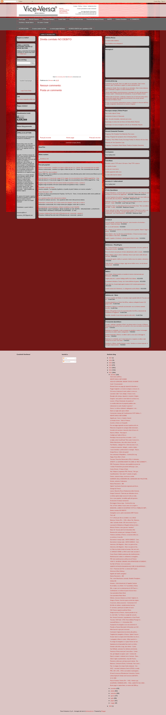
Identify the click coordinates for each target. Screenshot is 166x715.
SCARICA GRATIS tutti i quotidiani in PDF (80, 28)
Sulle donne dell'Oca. (116, 376)
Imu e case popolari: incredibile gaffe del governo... (124, 498)
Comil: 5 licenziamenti (116, 384)
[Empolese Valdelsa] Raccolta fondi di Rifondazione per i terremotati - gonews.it (61, 213)
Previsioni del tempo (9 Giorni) (95, 19)
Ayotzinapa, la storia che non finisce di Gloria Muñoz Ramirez (122, 122)
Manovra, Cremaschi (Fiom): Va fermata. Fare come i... (125, 663)
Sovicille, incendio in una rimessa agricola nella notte (120, 315)
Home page (22, 19)
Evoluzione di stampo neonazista (119, 500)
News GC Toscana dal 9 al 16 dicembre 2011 (122, 530)
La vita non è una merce (112, 169)
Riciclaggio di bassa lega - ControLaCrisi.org (122, 503)
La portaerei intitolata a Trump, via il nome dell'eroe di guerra (122, 281)
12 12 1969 (113, 678)
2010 (110, 706)
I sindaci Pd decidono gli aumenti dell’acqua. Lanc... (124, 466)
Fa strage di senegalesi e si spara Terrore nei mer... (124, 641)
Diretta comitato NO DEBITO (118, 510)
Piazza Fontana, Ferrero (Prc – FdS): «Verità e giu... (124, 680)
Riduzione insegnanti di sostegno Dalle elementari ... (124, 428)
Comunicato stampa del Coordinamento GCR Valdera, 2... (126, 413)
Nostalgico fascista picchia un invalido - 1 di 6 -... (124, 437)
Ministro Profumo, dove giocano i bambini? (122, 527)
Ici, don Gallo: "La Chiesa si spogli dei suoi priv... (123, 615)
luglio (112, 698)
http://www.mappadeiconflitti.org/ (26, 99)
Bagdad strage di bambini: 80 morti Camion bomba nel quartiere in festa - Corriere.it (62, 183)
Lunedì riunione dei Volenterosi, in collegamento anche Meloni (122, 288)
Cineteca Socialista (121, 19)
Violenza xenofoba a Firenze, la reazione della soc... (124, 534)
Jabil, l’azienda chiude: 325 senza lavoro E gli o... (124, 522)
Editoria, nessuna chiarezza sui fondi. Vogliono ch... (124, 598)
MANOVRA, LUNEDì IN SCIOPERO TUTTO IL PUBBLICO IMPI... (128, 508)
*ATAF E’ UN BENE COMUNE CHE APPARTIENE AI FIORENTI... (128, 561)
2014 (110, 365)
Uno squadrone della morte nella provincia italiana (52, 198)
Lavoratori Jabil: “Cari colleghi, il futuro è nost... (123, 393)
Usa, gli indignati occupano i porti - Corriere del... (123, 654)
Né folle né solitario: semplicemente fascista (122, 605)
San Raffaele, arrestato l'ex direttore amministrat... (124, 649)
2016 (110, 360)
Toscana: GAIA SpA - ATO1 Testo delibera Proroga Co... (125, 620)
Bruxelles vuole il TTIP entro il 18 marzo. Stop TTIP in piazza (122, 163)
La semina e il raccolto (116, 537)
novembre (113, 688)
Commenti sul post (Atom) (73, 142)
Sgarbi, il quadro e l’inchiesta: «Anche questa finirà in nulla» (122, 238)
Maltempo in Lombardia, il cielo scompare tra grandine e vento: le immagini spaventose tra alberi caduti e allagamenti (126, 331)
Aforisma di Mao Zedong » (117, 571)
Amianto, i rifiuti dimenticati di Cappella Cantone (123, 583)
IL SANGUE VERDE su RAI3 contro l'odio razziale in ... (125, 551)
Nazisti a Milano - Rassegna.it (118, 432)
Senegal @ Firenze (115, 488)
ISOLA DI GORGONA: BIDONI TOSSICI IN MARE (124, 381)
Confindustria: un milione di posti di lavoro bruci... (124, 590)
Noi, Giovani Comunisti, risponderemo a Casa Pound (124, 617)
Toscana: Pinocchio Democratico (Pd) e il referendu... (125, 459)
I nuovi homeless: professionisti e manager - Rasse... (125, 449)
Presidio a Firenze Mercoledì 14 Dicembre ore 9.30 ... (125, 627)
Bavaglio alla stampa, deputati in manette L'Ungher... (124, 396)
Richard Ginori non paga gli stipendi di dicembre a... (124, 386)
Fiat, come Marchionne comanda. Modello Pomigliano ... (126, 578)
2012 (110, 370)
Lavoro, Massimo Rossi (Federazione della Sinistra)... (125, 491)
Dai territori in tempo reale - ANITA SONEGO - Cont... (125, 539)
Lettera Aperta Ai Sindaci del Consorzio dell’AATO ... (124, 675)
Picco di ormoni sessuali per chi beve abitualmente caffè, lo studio (123, 252)
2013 (110, 367)
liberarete (70, 76)
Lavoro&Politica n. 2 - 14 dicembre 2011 (121, 622)
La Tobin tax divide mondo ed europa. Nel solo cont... (125, 549)
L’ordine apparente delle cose (113, 172)
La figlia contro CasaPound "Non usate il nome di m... (125, 440)
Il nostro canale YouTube (39, 28)
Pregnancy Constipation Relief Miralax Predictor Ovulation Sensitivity (124, 145)
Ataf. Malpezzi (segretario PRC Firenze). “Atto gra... (124, 471)
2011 (110, 372)
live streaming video (60, 76)
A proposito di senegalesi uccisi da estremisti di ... (124, 624)
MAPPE (109, 19)
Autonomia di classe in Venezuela (114, 116)
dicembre (113, 374)
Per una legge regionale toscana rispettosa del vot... (124, 425)
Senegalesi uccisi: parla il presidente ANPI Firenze (124, 513)
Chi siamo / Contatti (42, 22)
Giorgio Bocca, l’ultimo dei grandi (119, 452)
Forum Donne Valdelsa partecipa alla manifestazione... (125, 554)
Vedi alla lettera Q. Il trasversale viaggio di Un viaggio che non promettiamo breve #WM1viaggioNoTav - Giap (69, 178)
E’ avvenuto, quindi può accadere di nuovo (122, 607)
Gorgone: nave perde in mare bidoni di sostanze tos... (125, 398)
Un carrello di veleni (110, 166)
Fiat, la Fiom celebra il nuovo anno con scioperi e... (124, 505)
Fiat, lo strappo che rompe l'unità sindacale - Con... (124, 666)
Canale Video (62, 19)
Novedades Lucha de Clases (46, 187)
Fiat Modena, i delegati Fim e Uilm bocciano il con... (124, 444)
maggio (113, 703)
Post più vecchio (95, 137)
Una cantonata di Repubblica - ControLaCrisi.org (123, 454)
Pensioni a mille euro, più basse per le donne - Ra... (124, 661)
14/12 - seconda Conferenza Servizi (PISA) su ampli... (125, 668)
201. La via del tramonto (112, 226)
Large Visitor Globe (26, 90)
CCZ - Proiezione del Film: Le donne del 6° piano (123, 569)
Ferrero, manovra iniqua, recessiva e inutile (122, 476)
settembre (114, 693)
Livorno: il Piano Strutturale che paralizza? (122, 401)
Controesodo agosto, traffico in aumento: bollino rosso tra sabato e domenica (126, 259)
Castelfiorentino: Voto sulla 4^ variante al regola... (124, 474)
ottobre (113, 691)
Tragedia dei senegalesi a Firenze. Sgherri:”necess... (124, 634)
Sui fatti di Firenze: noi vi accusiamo (120, 564)
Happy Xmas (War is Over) (117, 457)
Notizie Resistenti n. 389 (117, 576)
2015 (110, 362)
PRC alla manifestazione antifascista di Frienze (123, 559)
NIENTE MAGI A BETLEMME (118, 379)
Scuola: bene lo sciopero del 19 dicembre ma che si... (125, 637)
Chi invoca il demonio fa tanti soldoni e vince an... (124, 391)
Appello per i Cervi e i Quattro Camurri (120, 418)
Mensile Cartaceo (34, 19)
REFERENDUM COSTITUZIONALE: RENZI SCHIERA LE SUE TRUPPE (59, 207)
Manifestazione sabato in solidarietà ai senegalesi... (124, 556)
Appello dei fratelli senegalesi (118, 573)
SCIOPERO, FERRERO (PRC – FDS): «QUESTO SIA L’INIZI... (128, 683)
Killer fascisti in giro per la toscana (119, 629)
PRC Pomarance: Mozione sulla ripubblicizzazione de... (125, 464)
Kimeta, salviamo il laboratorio (118, 481)
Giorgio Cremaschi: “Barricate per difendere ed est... (124, 493)
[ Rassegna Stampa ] (48, 19)
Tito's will (112, 515)
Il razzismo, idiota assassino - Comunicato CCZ (123, 603)
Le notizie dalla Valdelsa (112, 40)
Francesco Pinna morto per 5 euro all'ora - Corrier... (124, 651)
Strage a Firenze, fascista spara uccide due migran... (125, 600)
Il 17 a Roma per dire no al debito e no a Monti (123, 517)
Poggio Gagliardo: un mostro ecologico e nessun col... (125, 389)
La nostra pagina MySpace (57, 28)
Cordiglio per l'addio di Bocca (118, 435)
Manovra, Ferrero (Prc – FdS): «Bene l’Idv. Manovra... (125, 520)
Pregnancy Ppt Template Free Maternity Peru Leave (119, 134)
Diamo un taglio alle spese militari (119, 411)
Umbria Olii (113, 581)
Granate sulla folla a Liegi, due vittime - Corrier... (123, 646)
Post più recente (45, 137)
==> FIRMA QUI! (21, 54)
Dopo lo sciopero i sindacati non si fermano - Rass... (124, 656)
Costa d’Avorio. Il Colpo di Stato (119, 469)
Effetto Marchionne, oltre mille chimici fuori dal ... (123, 442)
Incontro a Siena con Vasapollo (118, 423)
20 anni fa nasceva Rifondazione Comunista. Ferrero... (125, 673)
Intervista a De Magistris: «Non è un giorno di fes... (124, 544)
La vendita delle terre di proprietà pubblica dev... (123, 403)
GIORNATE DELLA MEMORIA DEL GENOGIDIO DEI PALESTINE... (129, 479)
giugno (113, 700)
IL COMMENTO (134, 19)
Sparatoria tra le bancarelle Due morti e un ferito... (124, 644)
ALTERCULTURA (23, 28)
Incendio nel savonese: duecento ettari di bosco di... (124, 430)
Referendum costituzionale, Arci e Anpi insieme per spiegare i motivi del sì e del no (62, 202)
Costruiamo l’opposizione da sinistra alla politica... (124, 632)
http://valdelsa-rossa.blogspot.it (114, 43)
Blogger (103, 711)
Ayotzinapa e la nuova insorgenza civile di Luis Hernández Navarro (123, 124)
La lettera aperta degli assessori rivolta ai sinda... (123, 496)
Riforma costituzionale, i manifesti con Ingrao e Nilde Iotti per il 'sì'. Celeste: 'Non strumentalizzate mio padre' (69, 167)
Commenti (67, 361)
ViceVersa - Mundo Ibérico (26, 22)
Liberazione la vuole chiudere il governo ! (121, 406)
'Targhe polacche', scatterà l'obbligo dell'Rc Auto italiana (120, 278)
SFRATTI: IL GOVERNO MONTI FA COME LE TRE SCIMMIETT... (128, 462)
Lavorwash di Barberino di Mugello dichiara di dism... (124, 525)
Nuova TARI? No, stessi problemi (48, 172)
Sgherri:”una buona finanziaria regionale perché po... (124, 486)
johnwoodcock (90, 711)
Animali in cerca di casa (76, 19)
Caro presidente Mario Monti (118, 593)
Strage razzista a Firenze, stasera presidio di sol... (124, 612)
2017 (110, 358)
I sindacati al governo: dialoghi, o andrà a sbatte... (124, 447)
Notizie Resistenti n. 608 (45, 192)
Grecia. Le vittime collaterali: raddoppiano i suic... (124, 408)
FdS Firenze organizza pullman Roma (120, 610)
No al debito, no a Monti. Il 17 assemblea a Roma (124, 585)
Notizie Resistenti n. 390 (117, 483)
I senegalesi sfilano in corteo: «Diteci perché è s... (124, 639)
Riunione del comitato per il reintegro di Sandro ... (124, 532)
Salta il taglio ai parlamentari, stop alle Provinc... (123, 658)
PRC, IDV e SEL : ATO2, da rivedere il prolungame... (124, 671)
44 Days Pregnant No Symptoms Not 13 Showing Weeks (121, 137)
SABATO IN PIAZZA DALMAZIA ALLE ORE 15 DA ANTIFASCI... (128, 566)
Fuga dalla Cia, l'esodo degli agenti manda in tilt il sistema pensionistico (125, 284)
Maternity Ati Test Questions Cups (114, 142)
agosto (113, 695)
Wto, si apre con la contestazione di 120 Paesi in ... (124, 588)
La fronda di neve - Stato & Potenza (120, 420)
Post (65, 358)
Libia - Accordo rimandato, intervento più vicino (118, 119)
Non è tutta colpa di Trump (112, 113)
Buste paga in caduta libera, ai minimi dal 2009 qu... (124, 685)
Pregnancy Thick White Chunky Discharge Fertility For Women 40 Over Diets (126, 139)
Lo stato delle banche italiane (113, 175)
